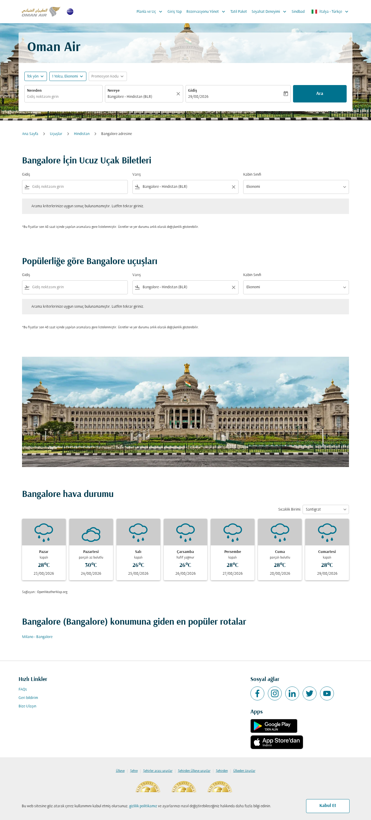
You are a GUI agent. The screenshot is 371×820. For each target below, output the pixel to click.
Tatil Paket (238, 12)
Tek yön (33, 76)
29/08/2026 (198, 97)
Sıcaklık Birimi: (289, 509)
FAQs (23, 689)
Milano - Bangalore (37, 637)
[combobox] (63, 97)
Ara (319, 93)
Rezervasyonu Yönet (206, 12)
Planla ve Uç (150, 12)
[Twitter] (310, 693)
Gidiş (192, 91)
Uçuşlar (56, 134)
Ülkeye (120, 771)
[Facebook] (257, 693)
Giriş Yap (175, 12)
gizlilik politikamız (143, 806)
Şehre (134, 771)
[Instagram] (275, 693)
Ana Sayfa (30, 134)
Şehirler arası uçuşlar (157, 771)
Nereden (34, 91)
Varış (136, 174)
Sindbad (298, 12)
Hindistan (82, 134)
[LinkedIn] (292, 693)
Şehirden (222, 771)
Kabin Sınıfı (252, 174)
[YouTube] (327, 693)
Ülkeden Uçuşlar (244, 771)
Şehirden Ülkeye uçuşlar (194, 771)
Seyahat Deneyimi (270, 12)
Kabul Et (327, 805)
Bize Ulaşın (27, 706)
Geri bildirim (28, 698)
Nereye (114, 91)
